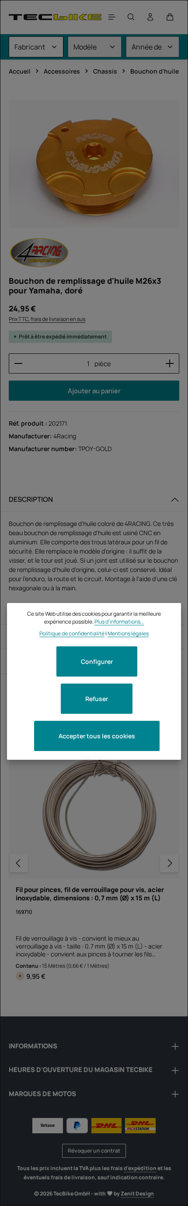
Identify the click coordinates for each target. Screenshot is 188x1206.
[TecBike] (55, 17)
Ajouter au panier (94, 390)
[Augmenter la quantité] (169, 363)
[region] (94, 164)
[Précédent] (19, 863)
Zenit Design (137, 1193)
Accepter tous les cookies (97, 736)
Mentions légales (128, 633)
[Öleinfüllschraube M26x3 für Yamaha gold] (94, 164)
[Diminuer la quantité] (18, 363)
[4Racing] (39, 252)
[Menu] (112, 17)
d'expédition (140, 1168)
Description (31, 499)
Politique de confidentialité (71, 633)
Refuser (96, 699)
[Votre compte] (150, 17)
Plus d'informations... (119, 621)
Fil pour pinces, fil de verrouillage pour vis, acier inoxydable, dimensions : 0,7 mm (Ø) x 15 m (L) (90, 893)
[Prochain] (169, 863)
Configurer (97, 661)
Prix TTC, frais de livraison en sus (47, 319)
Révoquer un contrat (94, 1150)
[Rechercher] (131, 17)
